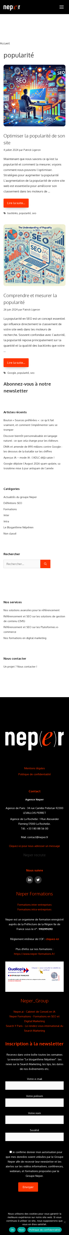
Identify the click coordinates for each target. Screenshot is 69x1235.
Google (11, 372)
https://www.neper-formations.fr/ (34, 954)
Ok (12, 1229)
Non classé (10, 533)
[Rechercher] (45, 564)
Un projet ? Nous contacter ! (20, 666)
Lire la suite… (16, 203)
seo (34, 213)
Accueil (5, 43)
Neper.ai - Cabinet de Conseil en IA (34, 1011)
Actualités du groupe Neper (20, 497)
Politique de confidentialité (34, 774)
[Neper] (12, 7)
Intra (6, 521)
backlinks (12, 213)
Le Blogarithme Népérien (18, 527)
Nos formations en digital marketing (25, 638)
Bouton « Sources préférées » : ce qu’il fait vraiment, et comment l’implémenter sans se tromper (31, 425)
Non (21, 1229)
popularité (25, 213)
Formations (10, 509)
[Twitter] (38, 879)
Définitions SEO (13, 503)
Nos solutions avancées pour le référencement (32, 610)
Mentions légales (34, 768)
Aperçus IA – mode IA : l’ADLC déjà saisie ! (29, 457)
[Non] (64, 1222)
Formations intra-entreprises (34, 909)
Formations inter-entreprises (35, 904)
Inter (6, 515)
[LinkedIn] (29, 879)
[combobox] (22, 564)
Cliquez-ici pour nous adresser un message (34, 846)
